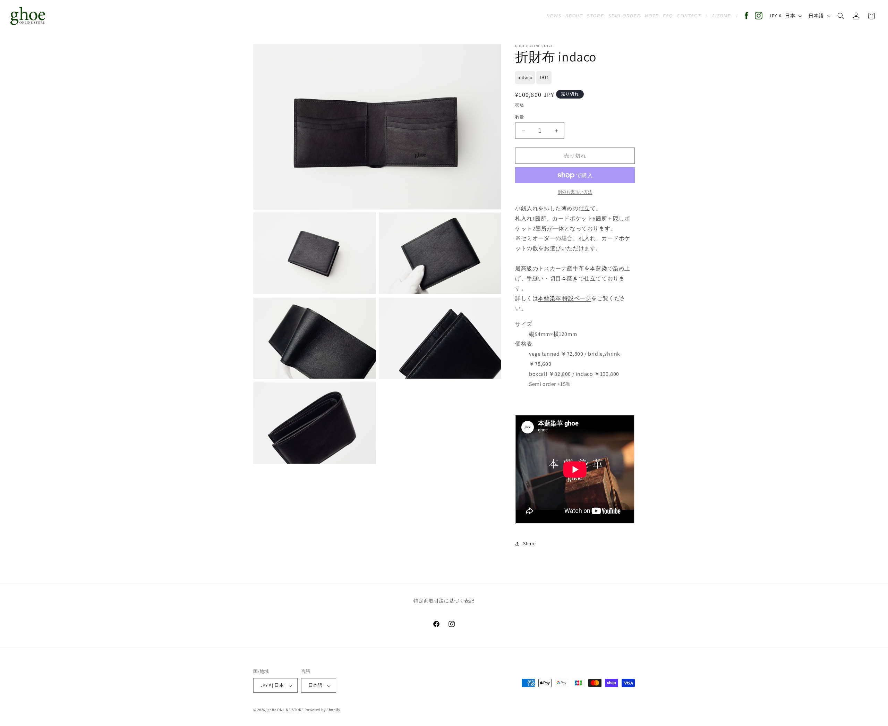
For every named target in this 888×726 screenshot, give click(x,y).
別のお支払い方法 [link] (575, 191)
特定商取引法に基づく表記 (443, 601)
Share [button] (529, 543)
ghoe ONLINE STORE (285, 710)
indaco (525, 77)
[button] (840, 16)
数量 (519, 117)
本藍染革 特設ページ (564, 298)
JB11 (544, 77)
